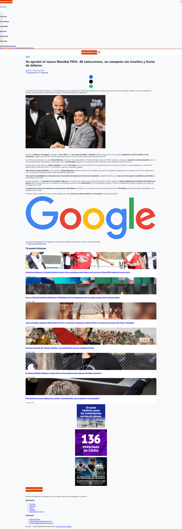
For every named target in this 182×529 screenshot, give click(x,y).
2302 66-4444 (34, 519)
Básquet (32, 510)
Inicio (2, 48)
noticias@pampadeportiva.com (40, 521)
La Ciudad (15, 48)
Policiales (7, 48)
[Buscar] (99, 52)
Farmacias (30, 48)
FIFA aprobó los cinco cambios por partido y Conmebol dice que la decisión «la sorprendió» (63, 398)
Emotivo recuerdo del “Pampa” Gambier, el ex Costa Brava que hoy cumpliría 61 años (60, 348)
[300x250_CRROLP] (91, 427)
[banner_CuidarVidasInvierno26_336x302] (91, 485)
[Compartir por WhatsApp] (91, 86)
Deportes (22, 48)
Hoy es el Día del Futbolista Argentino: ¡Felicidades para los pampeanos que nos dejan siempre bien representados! (73, 298)
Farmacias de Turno (36, 512)
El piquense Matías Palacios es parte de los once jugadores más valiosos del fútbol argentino (63, 373)
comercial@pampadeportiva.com (41, 523)
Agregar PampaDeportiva (36, 244)
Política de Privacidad (63, 526)
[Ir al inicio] (89, 52)
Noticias (32, 504)
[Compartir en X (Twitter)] (91, 82)
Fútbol (28, 57)
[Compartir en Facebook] (91, 77)
